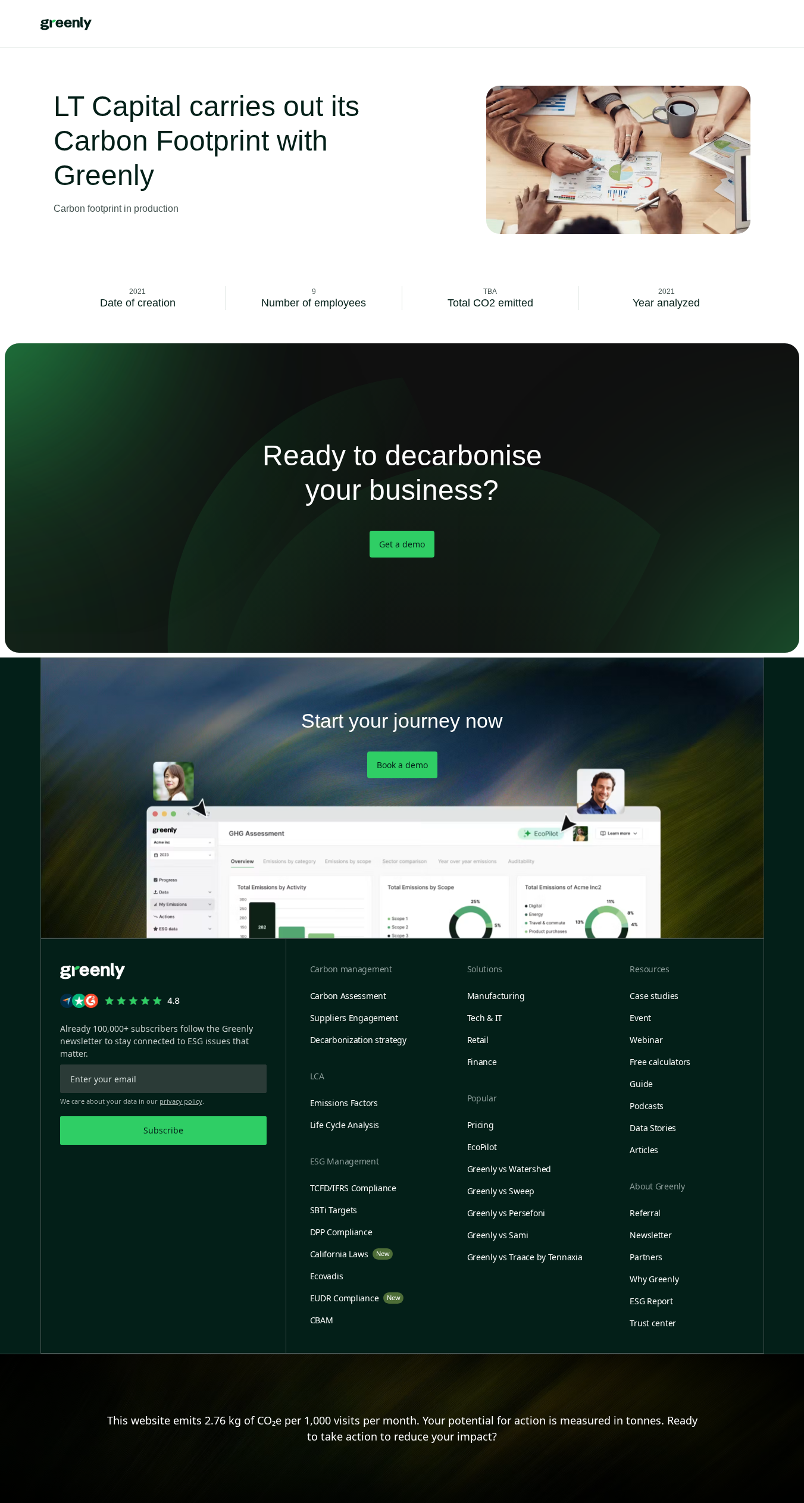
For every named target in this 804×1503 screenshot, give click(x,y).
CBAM (321, 1320)
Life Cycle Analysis (345, 1125)
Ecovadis (326, 1276)
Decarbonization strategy (358, 1039)
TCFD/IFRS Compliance (353, 1188)
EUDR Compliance (355, 1298)
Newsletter (650, 1235)
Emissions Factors (344, 1103)
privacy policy (180, 1101)
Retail (478, 1039)
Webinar (646, 1039)
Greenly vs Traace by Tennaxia (525, 1257)
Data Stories (653, 1127)
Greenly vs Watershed (509, 1169)
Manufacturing (496, 995)
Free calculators (660, 1061)
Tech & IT (484, 1017)
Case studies (654, 995)
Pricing (480, 1125)
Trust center (653, 1323)
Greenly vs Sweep (501, 1191)
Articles (644, 1150)
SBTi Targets (334, 1210)
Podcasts (647, 1105)
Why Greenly (654, 1279)
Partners (646, 1257)
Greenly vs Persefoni (506, 1213)
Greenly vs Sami (497, 1235)
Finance (482, 1061)
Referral (645, 1213)
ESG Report (651, 1301)
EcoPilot (482, 1147)
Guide (641, 1083)
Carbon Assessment (348, 995)
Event (640, 1017)
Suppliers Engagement (354, 1017)
